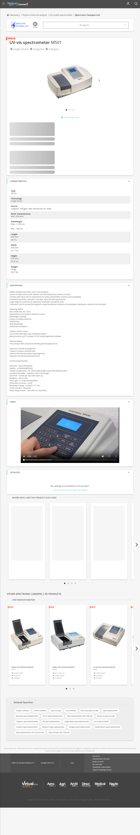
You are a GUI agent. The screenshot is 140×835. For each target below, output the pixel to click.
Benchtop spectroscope (90, 710)
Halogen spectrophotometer (80, 727)
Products (84, 25)
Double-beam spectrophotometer (107, 727)
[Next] (99, 81)
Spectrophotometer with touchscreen (30, 732)
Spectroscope (56, 710)
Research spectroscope (106, 716)
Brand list (96, 756)
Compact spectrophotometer (27, 727)
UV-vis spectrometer (101, 721)
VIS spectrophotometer (51, 721)
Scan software (70, 710)
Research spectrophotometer (53, 727)
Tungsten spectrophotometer (27, 721)
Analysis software (22, 710)
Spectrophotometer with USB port (80, 716)
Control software (40, 710)
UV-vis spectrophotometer (53, 716)
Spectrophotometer (110, 710)
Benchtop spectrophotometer (27, 716)
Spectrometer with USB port (59, 732)
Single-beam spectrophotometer (76, 721)
